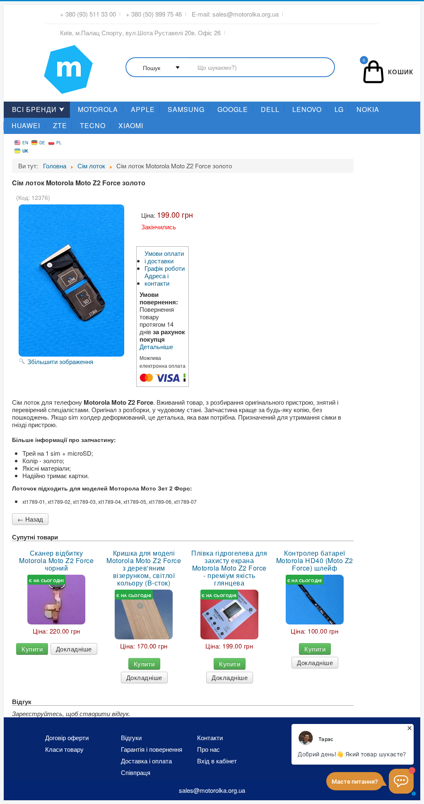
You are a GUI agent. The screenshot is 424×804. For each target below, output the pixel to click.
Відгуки (131, 737)
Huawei (26, 125)
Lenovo (307, 109)
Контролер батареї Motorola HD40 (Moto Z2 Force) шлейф (314, 560)
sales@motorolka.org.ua (245, 14)
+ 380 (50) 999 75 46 (154, 14)
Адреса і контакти (157, 279)
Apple (143, 109)
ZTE (60, 125)
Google (232, 109)
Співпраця (135, 772)
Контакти (210, 737)
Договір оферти (67, 737)
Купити (32, 648)
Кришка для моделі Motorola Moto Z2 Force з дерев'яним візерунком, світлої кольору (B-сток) (143, 568)
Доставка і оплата (146, 761)
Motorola (98, 109)
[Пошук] (230, 67)
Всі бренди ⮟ (38, 109)
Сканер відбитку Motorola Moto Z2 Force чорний (56, 560)
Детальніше (156, 346)
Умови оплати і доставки (164, 257)
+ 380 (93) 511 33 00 (88, 14)
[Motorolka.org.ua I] (51, 65)
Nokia (368, 109)
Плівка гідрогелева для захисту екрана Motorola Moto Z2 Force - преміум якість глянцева (229, 568)
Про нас (208, 749)
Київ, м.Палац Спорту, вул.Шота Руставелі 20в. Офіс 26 (140, 32)
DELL (270, 109)
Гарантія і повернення (151, 749)
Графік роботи (165, 268)
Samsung (186, 109)
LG (339, 109)
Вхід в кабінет (217, 761)
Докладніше (74, 648)
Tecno (93, 125)
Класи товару (64, 749)
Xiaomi (130, 125)
